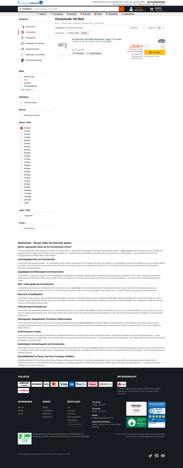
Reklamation (47, 414)
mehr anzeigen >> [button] (27, 89)
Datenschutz (71, 414)
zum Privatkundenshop (156, 2)
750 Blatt (27, 181)
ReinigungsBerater (30, 86)
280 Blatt (27, 140)
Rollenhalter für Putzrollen (35, 43)
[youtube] (162, 455)
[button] (137, 8)
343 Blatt (27, 147)
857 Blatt (27, 184)
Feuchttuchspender (32, 49)
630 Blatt (27, 168)
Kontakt (20, 411)
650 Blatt (27, 172)
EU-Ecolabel (93, 348)
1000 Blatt (27, 190)
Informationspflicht (74, 417)
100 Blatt (27, 131)
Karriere (20, 414)
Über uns (21, 407)
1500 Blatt (27, 197)
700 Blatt (27, 178)
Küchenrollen (30, 26)
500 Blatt (27, 165)
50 (163, 28)
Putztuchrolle (99, 23)
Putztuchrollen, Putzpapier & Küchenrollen (76, 23)
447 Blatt (27, 156)
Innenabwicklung (30, 102)
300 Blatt (27, 143)
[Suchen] (121, 8)
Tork (25, 80)
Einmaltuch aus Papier (32, 115)
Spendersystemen (87, 323)
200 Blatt (27, 134)
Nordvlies (27, 83)
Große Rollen (76, 288)
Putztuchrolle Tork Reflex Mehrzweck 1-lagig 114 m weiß (96, 39)
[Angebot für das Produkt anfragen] (94, 53)
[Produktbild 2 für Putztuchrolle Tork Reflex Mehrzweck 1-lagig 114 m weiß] (62, 56)
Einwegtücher (30, 38)
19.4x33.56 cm (29, 228)
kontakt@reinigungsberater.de (102, 418)
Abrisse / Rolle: (74, 33)
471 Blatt (27, 159)
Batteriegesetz (72, 420)
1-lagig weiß (28, 215)
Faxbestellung (47, 417)
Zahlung (45, 407)
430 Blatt (27, 153)
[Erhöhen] (162, 46)
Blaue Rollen (90, 310)
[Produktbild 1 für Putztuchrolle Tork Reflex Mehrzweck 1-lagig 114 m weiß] (60, 56)
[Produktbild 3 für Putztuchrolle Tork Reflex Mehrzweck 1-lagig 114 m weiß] (64, 56)
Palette (26, 203)
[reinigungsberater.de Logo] (30, 3)
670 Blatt (27, 175)
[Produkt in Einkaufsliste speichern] (78, 53)
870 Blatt (27, 187)
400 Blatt (27, 150)
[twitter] (150, 455)
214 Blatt (27, 137)
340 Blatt (27, 128)
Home (57, 23)
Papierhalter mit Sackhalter (35, 55)
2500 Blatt (27, 200)
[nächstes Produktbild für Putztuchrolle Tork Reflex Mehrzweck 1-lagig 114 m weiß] (69, 56)
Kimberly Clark (29, 77)
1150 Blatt (27, 193)
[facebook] (156, 455)
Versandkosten (48, 411)
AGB (68, 407)
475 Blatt (27, 162)
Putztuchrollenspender (34, 60)
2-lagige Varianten (126, 251)
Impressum (71, 411)
